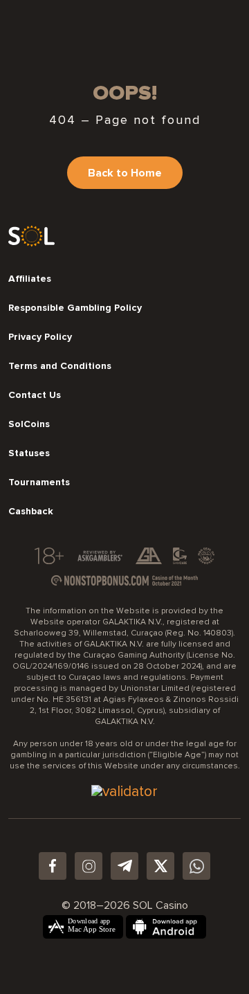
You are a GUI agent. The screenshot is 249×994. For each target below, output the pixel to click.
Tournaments (39, 482)
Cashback (30, 511)
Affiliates (29, 279)
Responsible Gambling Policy (75, 308)
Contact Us (34, 395)
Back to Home (125, 173)
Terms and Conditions (59, 366)
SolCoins (29, 424)
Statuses (29, 453)
